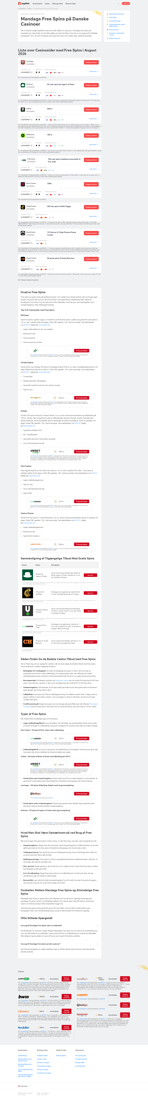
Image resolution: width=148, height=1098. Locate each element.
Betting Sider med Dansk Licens (24, 1060)
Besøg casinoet (91, 85)
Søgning (118, 3)
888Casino (30, 134)
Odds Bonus (22, 1055)
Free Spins (113, 17)
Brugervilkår (80, 1062)
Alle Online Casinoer (116, 14)
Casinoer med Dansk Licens (116, 34)
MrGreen (29, 84)
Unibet (28, 108)
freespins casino (61, 680)
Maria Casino (31, 183)
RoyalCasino (30, 232)
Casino (47, 3)
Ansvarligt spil (80, 1055)
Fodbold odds (42, 1055)
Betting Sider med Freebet (24, 1065)
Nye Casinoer (114, 29)
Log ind (126, 3)
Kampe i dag (41, 1059)
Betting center (57, 3)
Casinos (21, 971)
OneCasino (31, 159)
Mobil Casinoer (114, 38)
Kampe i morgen (43, 1062)
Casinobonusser (115, 21)
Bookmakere (37, 3)
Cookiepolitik (80, 1066)
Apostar (90, 575)
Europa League (42, 1069)
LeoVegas (29, 61)
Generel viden (71, 3)
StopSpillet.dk (44, 325)
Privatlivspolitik (81, 1059)
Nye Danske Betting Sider (25, 1070)
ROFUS (26, 325)
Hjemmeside (21, 8)
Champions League (44, 1066)
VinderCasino (31, 206)
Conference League (44, 1073)
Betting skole (61, 1055)
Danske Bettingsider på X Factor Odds (25, 1075)
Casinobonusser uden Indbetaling (117, 25)
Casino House (31, 258)
